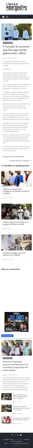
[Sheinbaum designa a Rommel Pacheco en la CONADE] (16, 236)
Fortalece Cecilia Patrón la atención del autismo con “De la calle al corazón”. (21, 408)
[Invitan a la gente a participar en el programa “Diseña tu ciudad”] (16, 205)
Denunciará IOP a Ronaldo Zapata (13, 157)
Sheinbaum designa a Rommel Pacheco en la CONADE (14, 254)
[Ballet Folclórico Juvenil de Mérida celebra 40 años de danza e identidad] (6, 398)
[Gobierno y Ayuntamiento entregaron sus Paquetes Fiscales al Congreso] (16, 172)
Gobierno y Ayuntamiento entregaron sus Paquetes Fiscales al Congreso (16, 191)
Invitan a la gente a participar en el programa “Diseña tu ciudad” (15, 223)
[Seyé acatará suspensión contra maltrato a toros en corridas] (6, 420)
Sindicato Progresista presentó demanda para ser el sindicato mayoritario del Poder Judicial (15, 365)
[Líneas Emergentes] (3, 17)
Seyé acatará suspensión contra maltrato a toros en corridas (21, 419)
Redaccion (16, 58)
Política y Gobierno (8, 42)
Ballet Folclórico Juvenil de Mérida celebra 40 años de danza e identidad (20, 396)
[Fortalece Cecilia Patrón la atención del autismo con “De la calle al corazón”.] (6, 410)
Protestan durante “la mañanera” (20, 161)
